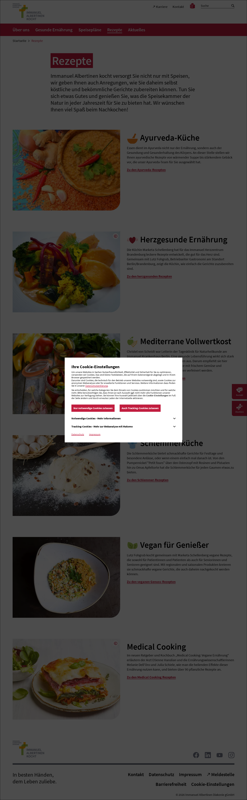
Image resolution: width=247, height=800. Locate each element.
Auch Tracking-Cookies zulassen (140, 408)
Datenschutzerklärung (96, 385)
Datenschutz (77, 434)
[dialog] (123, 400)
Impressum (94, 434)
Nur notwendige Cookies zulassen (93, 408)
